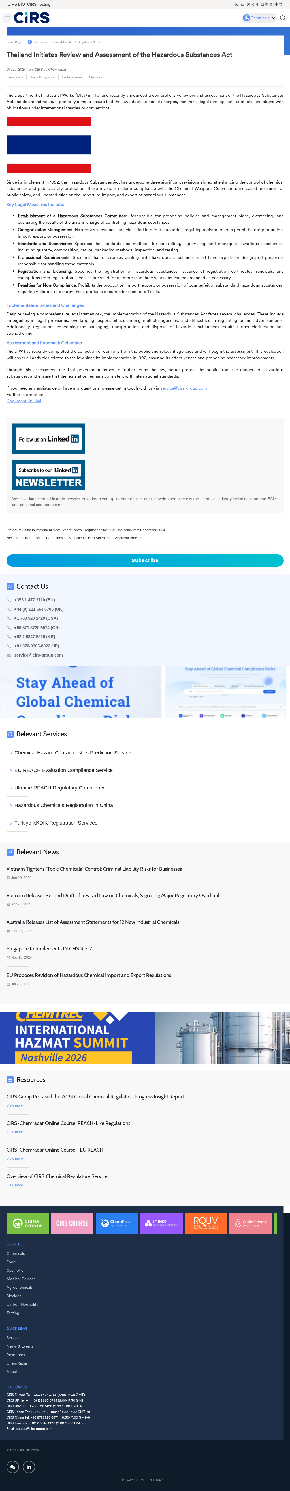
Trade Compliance (42, 76)
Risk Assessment (72, 76)
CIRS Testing (38, 4)
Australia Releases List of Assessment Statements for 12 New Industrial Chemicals (93, 922)
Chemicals (40, 41)
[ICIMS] (161, 1223)
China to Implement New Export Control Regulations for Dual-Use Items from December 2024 (93, 530)
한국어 (252, 4)
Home (238, 4)
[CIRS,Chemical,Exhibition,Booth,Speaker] (145, 1038)
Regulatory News (89, 41)
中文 (279, 4)
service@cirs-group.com (184, 388)
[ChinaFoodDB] (28, 1223)
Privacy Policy (133, 1480)
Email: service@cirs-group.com (29, 1429)
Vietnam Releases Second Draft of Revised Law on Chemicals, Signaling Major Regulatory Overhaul (113, 895)
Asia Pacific (16, 76)
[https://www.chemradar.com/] (145, 692)
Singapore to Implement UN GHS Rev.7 (49, 949)
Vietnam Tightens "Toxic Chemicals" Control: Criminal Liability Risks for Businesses (94, 869)
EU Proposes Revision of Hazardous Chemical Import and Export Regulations (89, 975)
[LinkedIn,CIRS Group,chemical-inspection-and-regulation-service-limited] (29, 1467)
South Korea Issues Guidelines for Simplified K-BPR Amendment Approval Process (78, 538)
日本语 (266, 4)
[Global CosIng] (250, 1223)
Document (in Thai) (25, 400)
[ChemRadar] (117, 1223)
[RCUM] (206, 1223)
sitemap (156, 1480)
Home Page (14, 41)
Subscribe (145, 560)
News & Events (62, 41)
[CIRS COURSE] (72, 1223)
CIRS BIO (16, 4)
